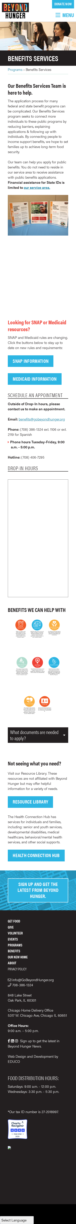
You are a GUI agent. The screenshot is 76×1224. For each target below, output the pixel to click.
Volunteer (15, 933)
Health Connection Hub (36, 855)
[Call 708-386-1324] (10, 984)
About (12, 962)
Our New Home (18, 956)
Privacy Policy (17, 968)
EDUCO (14, 1061)
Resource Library (30, 801)
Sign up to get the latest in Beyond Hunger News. (33, 1043)
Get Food (14, 921)
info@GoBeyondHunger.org (33, 979)
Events (13, 939)
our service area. (37, 187)
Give (11, 927)
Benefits (14, 950)
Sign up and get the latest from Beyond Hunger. (38, 889)
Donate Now (63, 3)
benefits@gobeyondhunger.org (42, 419)
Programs (15, 69)
